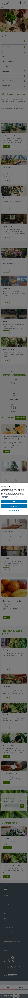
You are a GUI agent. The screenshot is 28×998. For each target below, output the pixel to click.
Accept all (14, 502)
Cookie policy (5, 497)
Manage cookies (14, 510)
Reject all (14, 506)
